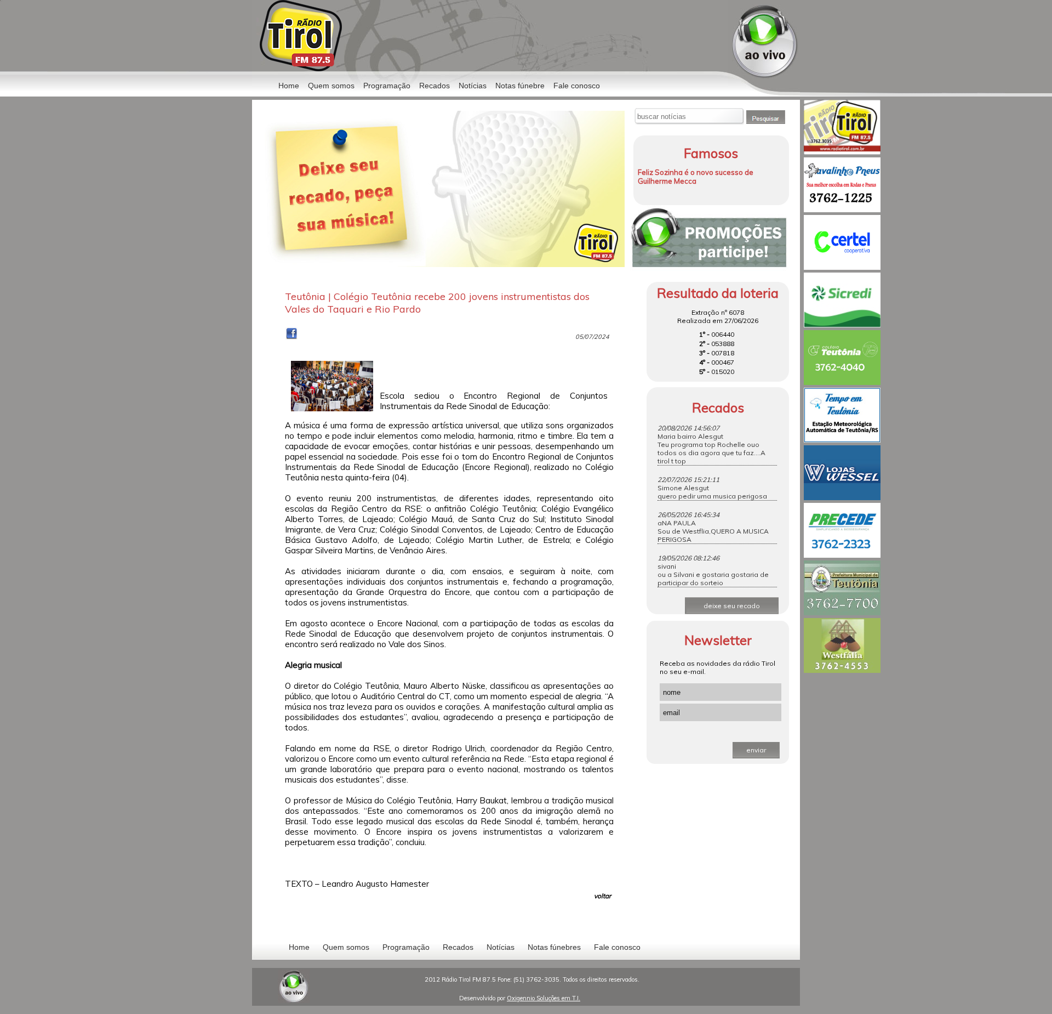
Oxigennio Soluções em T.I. (543, 998)
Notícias (500, 947)
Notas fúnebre (520, 85)
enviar (756, 750)
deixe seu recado (732, 606)
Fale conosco (576, 85)
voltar (602, 896)
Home (288, 85)
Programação (386, 85)
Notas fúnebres (554, 947)
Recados (434, 85)
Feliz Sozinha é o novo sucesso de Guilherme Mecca (695, 176)
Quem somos (331, 85)
